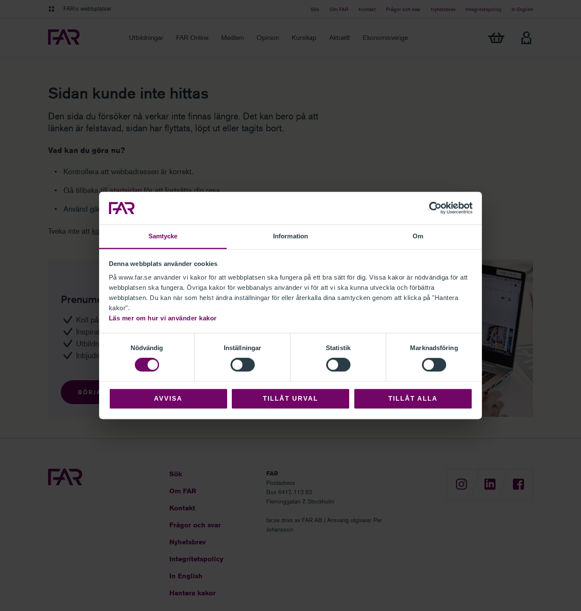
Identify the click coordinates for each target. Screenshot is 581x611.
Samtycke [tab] (163, 236)
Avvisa (168, 398)
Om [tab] (418, 236)
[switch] (243, 365)
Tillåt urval (290, 398)
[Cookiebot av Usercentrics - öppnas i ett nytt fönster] (435, 208)
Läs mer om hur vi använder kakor (163, 318)
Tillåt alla (413, 398)
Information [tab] (290, 236)
